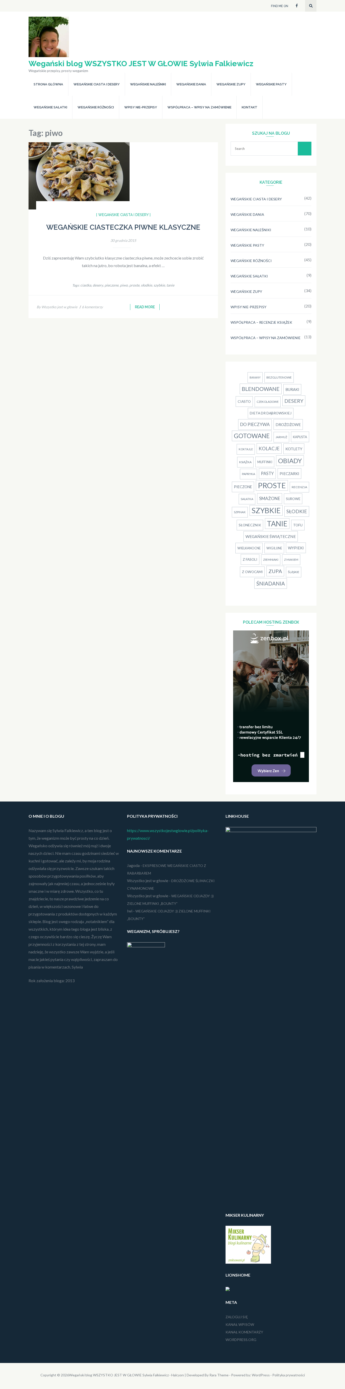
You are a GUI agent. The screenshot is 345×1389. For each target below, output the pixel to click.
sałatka (247, 499)
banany (255, 377)
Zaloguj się (237, 1317)
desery (98, 285)
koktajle (246, 449)
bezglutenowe (279, 377)
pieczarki (289, 473)
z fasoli (250, 559)
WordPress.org (241, 1339)
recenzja (299, 487)
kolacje (269, 448)
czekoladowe (268, 401)
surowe (293, 499)
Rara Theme (219, 1375)
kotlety (293, 448)
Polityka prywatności (288, 1375)
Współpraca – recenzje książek (261, 322)
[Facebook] (297, 5)
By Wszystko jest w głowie (57, 307)
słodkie (146, 285)
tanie (170, 285)
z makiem (291, 559)
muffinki (264, 462)
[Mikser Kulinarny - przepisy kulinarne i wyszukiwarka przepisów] (248, 1262)
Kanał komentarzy (244, 1332)
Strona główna (48, 84)
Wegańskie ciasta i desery (96, 84)
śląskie (293, 572)
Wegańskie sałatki (50, 107)
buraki (292, 389)
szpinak (240, 512)
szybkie (159, 285)
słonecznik (250, 525)
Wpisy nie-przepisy (140, 107)
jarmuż (281, 437)
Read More (145, 307)
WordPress (261, 1375)
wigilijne (274, 548)
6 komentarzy (92, 307)
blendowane (261, 389)
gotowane (252, 435)
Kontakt (249, 107)
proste (134, 285)
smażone (269, 498)
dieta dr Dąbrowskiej (270, 413)
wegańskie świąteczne (270, 536)
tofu (298, 525)
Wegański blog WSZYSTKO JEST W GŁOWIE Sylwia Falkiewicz (141, 63)
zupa (275, 571)
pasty (267, 473)
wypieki (296, 548)
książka (245, 462)
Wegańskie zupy (230, 84)
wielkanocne (249, 548)
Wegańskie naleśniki (148, 84)
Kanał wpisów (240, 1324)
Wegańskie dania (191, 84)
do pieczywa (255, 424)
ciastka (85, 285)
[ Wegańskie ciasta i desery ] (123, 215)
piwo (124, 285)
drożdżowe (288, 424)
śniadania (270, 583)
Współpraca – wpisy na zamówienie (199, 107)
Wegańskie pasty (271, 84)
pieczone (111, 285)
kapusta (300, 437)
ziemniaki (270, 559)
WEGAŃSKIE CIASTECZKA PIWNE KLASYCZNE (123, 227)
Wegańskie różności (96, 107)
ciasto (244, 401)
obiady (290, 460)
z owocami (252, 572)
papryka (248, 474)
